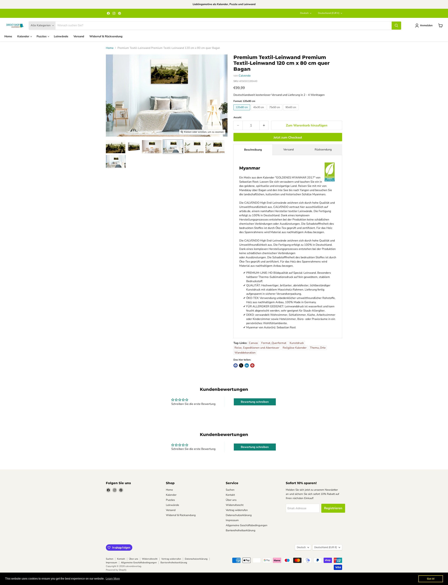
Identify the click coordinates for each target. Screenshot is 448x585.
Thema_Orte (318, 348)
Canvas (253, 343)
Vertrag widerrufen (237, 510)
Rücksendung (323, 149)
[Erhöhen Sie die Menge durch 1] (264, 125)
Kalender (23, 36)
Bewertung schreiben (255, 402)
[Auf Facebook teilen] (235, 365)
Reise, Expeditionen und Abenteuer (256, 348)
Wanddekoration (244, 353)
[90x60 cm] (291, 111)
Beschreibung (253, 150)
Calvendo (245, 76)
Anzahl (237, 117)
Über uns (231, 500)
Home (8, 36)
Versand (79, 36)
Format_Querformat (273, 343)
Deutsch (304, 13)
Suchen (230, 489)
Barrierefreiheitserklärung (240, 530)
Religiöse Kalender (295, 348)
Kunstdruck (297, 343)
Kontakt (230, 495)
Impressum (232, 520)
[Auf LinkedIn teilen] (247, 365)
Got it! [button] (431, 578)
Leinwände (61, 36)
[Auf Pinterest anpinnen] (252, 365)
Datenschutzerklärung (239, 515)
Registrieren (333, 508)
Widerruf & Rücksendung (105, 36)
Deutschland (328, 13)
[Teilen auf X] (241, 365)
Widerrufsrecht (234, 505)
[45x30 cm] (259, 111)
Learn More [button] (113, 578)
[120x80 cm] (242, 111)
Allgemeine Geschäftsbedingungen (246, 525)
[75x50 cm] (275, 111)
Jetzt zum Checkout (288, 137)
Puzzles (42, 36)
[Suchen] (396, 26)
